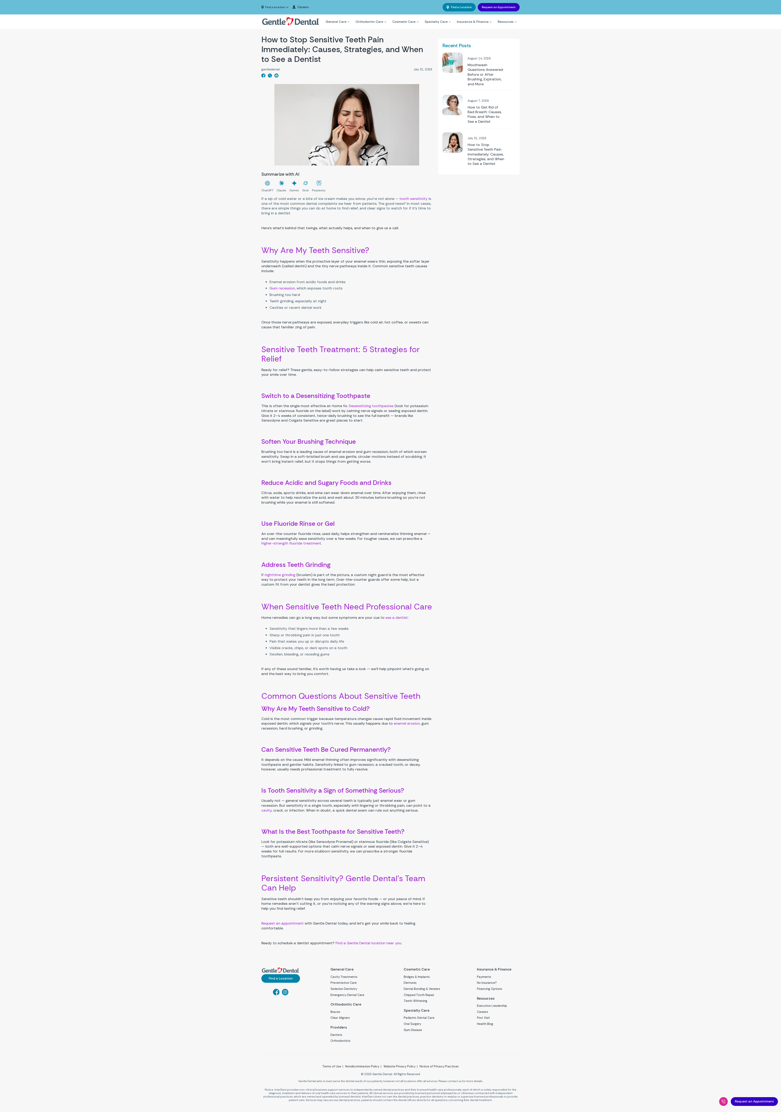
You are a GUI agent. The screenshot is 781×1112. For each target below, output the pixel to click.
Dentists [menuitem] (336, 1035)
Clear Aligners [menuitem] (340, 1018)
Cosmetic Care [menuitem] (404, 22)
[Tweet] (270, 76)
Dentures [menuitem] (410, 983)
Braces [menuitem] (335, 1012)
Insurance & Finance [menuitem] (473, 22)
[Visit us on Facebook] (276, 994)
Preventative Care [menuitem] (344, 983)
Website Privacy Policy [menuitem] (399, 1066)
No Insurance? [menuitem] (487, 983)
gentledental (270, 69)
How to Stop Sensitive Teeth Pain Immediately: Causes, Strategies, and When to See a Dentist (486, 154)
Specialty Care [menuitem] (436, 22)
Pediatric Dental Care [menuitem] (419, 1018)
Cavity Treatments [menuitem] (344, 977)
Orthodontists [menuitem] (340, 1041)
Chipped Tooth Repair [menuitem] (419, 995)
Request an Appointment (499, 7)
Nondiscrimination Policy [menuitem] (362, 1066)
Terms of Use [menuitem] (331, 1066)
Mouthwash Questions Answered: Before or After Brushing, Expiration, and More (485, 75)
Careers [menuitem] (303, 7)
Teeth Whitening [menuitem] (415, 1001)
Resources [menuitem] (506, 22)
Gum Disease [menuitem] (413, 1030)
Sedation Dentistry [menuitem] (344, 989)
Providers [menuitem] (339, 1027)
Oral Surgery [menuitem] (412, 1024)
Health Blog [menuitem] (485, 1024)
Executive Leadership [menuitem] (492, 1006)
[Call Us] (723, 1101)
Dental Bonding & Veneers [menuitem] (422, 989)
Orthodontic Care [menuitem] (369, 22)
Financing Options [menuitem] (489, 989)
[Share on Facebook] (263, 76)
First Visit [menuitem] (483, 1018)
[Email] (276, 76)
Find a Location (461, 7)
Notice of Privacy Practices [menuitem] (439, 1066)
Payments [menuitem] (484, 977)
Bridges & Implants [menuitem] (417, 977)
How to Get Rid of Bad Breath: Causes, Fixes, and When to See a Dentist (485, 114)
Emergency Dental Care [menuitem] (347, 995)
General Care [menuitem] (336, 22)
